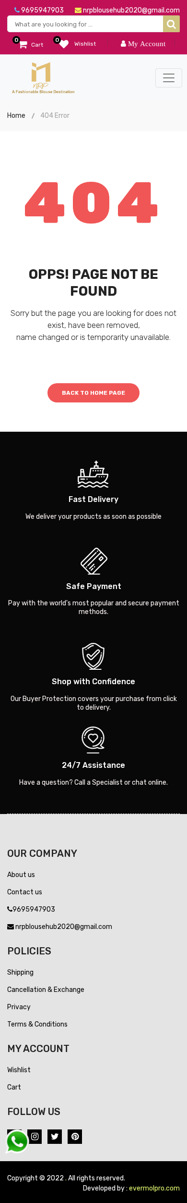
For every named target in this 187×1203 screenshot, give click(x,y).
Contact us (24, 892)
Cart (14, 1087)
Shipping (20, 972)
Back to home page (93, 392)
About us (21, 875)
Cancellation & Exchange (45, 990)
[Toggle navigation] (168, 78)
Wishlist (19, 1070)
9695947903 (42, 10)
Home (16, 116)
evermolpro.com (154, 1188)
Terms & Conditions (37, 1024)
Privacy (19, 1007)
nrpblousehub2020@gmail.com (131, 10)
